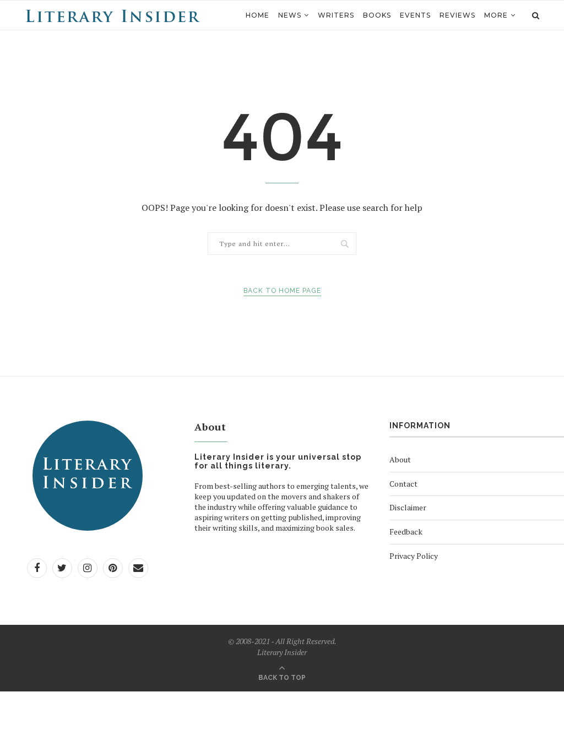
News (289, 15)
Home (257, 15)
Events (415, 15)
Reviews (457, 15)
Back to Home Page (282, 291)
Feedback (405, 531)
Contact (403, 483)
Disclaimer (407, 507)
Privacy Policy (413, 556)
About (400, 459)
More (496, 15)
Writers (336, 15)
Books (377, 15)
